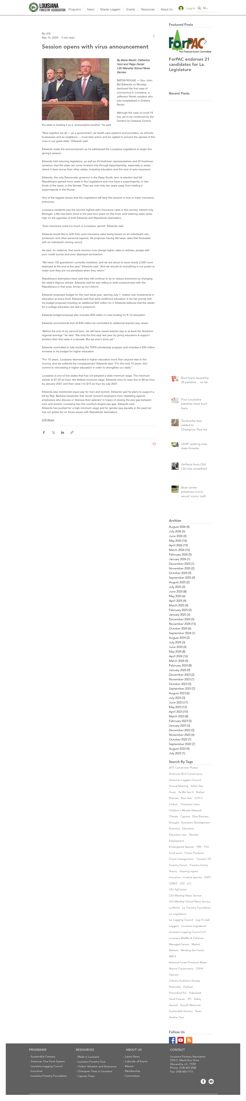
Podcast (188, 987)
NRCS (172, 956)
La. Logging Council (181, 919)
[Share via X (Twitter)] (53, 432)
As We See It (186, 792)
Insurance (175, 877)
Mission (129, 1066)
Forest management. (181, 859)
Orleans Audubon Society (184, 980)
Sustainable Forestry (43, 1056)
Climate (173, 816)
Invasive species (192, 877)
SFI (189, 999)
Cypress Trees (86, 1076)
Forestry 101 (204, 859)
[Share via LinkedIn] (62, 432)
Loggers (174, 926)
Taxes (198, 1011)
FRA (199, 846)
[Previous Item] (175, 42)
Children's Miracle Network (185, 810)
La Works (174, 907)
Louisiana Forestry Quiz (92, 1061)
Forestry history (199, 865)
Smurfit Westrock (190, 1005)
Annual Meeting (178, 786)
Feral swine (175, 853)
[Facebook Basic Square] (172, 1040)
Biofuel (200, 792)
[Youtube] (211, 1081)
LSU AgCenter (178, 889)
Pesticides (175, 987)
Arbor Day (197, 786)
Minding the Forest (192, 950)
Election (194, 834)
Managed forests (179, 944)
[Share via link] (72, 432)
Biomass (174, 798)
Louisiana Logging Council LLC (187, 932)
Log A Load (202, 919)
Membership (132, 1071)
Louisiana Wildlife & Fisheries (186, 938)
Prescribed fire (178, 992)
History (173, 871)
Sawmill (173, 1005)
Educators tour (178, 834)
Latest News (132, 1056)
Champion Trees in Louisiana (95, 1071)
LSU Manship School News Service (189, 901)
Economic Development (195, 822)
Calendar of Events (136, 1061)
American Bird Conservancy (185, 773)
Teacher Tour (176, 1017)
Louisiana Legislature (193, 926)
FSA (206, 846)
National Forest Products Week (188, 962)
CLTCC (198, 798)
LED (182, 883)
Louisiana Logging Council (46, 1066)
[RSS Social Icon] (189, 1040)
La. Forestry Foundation (196, 907)
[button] (75, 9)
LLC (189, 883)
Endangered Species (181, 846)
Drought (174, 822)
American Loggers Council (185, 780)
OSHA (199, 968)
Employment (176, 841)
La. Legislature (177, 914)
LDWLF (173, 883)
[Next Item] (205, 42)
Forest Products (194, 853)
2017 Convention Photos (183, 767)
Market (196, 944)
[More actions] (153, 35)
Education (188, 828)
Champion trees (190, 804)
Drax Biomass (200, 816)
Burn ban (186, 798)
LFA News (48, 419)
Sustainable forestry (181, 1011)
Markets (174, 950)
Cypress (185, 816)
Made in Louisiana (88, 1056)
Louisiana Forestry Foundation (49, 1076)
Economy (174, 828)
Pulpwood (195, 992)
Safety (197, 999)
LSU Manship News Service (185, 895)
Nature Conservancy (181, 968)
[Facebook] (203, 1081)
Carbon (173, 804)
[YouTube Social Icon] (180, 1040)
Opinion (174, 974)
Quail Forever (177, 999)
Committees (132, 1076)
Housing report (189, 871)
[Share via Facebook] (44, 432)
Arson (172, 792)
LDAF (207, 877)
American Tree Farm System (48, 1061)
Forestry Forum (178, 865)
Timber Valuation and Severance (97, 1066)
